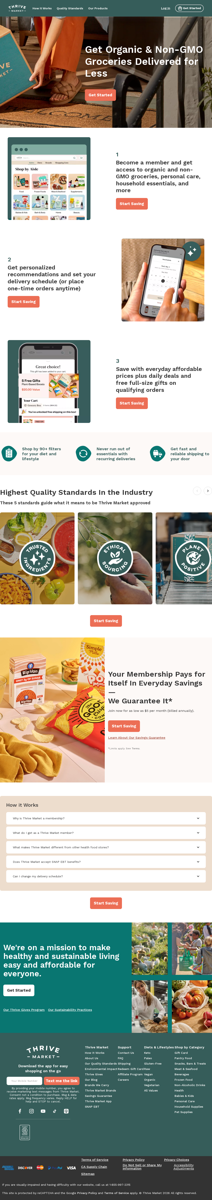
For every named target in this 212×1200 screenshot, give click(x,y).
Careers (123, 1079)
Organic (149, 1079)
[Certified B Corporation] (25, 1132)
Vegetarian (151, 1085)
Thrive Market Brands (100, 1090)
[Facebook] (20, 1111)
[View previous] (197, 491)
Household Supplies (189, 1106)
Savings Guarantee (98, 1095)
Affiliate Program (130, 1074)
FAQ (120, 1058)
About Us (91, 1058)
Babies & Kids (184, 1095)
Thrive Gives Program (24, 1010)
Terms (136, 748)
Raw (147, 1069)
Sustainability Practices (70, 1010)
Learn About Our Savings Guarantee (136, 738)
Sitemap (88, 1174)
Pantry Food (183, 1058)
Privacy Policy (134, 1159)
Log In (165, 8)
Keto (147, 1052)
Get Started (192, 8)
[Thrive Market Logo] (17, 8)
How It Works (94, 1052)
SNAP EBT (92, 1106)
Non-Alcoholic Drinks (190, 1085)
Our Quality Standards (101, 1063)
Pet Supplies (184, 1112)
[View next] (208, 491)
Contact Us (126, 1052)
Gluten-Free (152, 1063)
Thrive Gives (94, 1074)
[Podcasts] (66, 1111)
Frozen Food (184, 1079)
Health (179, 1090)
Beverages (182, 1074)
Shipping (124, 1063)
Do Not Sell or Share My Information (142, 1167)
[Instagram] (31, 1111)
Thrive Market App (98, 1101)
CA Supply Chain (94, 1167)
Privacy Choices (176, 1159)
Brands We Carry (97, 1085)
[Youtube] (43, 1111)
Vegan (148, 1074)
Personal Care (185, 1101)
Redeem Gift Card (131, 1069)
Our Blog (91, 1079)
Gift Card (181, 1052)
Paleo (148, 1058)
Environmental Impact (101, 1069)
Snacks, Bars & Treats (190, 1063)
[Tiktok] (54, 1111)
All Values (151, 1090)
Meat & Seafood (186, 1069)
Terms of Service (94, 1159)
